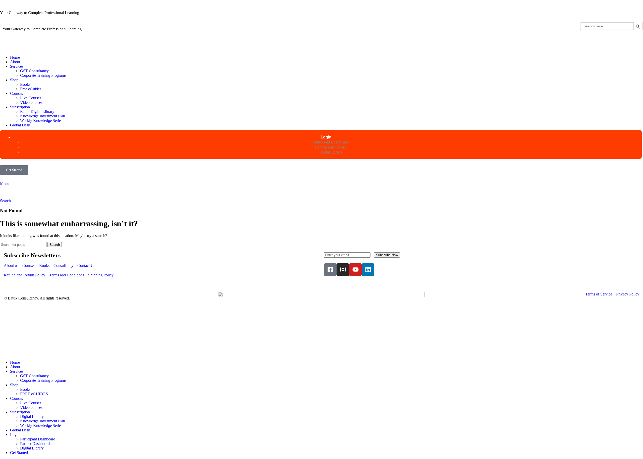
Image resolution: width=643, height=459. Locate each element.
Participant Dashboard (37, 439)
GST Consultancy (34, 71)
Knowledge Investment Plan (42, 116)
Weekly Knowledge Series (41, 120)
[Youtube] (355, 269)
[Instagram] (343, 269)
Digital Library (32, 416)
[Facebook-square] (330, 269)
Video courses (31, 102)
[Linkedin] (368, 269)
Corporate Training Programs (43, 75)
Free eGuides (30, 89)
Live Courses (30, 98)
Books (25, 84)
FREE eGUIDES (34, 394)
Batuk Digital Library (37, 111)
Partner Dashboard (35, 443)
